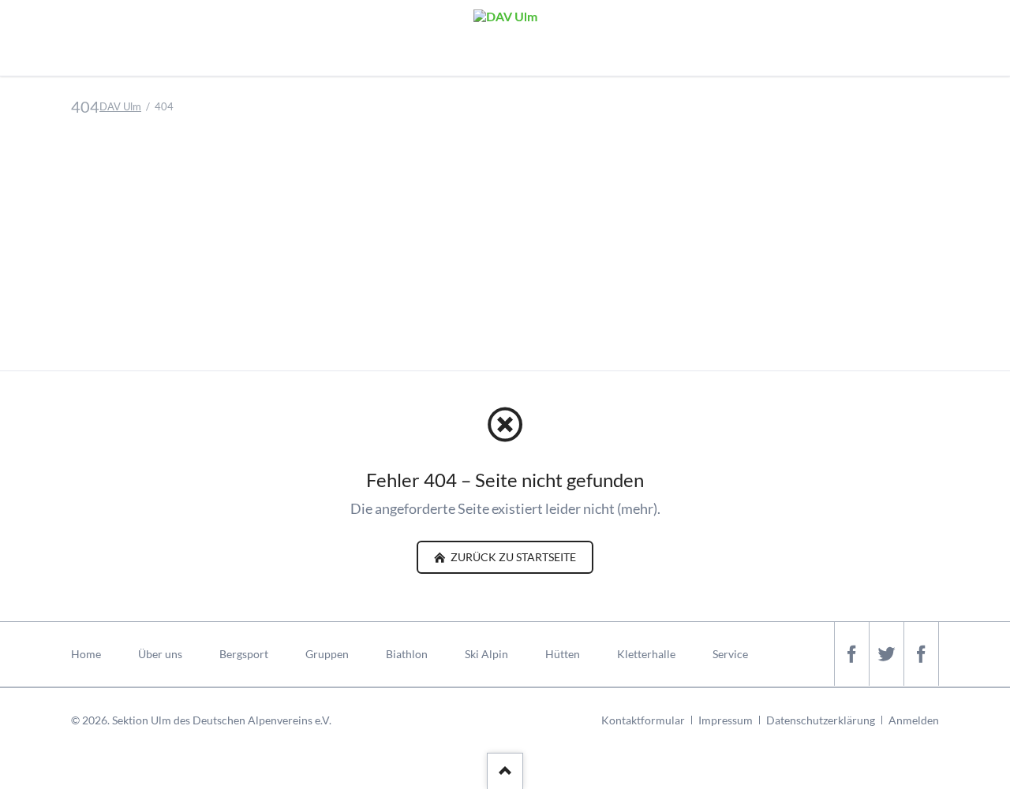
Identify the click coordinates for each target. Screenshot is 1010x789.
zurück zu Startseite (512, 557)
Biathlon (407, 654)
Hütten (562, 654)
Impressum (725, 720)
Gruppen (327, 654)
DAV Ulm (120, 106)
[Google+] (920, 654)
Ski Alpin (486, 654)
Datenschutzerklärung (820, 720)
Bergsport (243, 654)
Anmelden (913, 720)
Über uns (160, 654)
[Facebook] (851, 654)
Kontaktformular (643, 720)
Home (86, 654)
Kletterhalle (646, 654)
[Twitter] (886, 654)
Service (730, 654)
